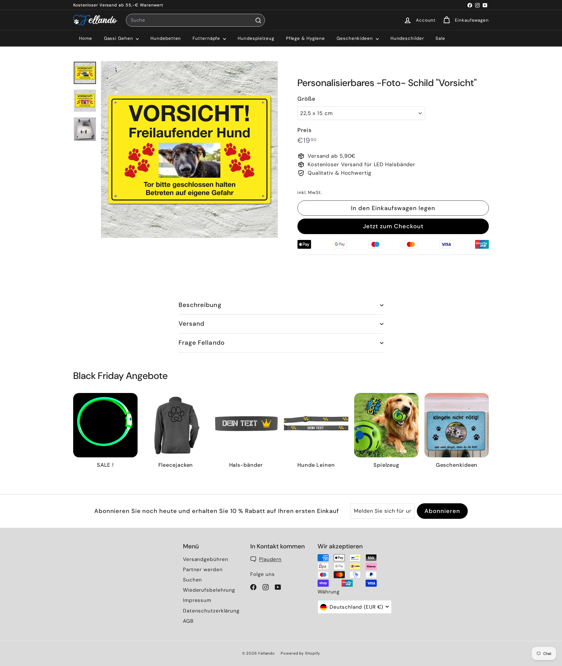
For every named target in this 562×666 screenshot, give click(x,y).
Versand (191, 324)
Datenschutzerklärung (211, 610)
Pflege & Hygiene (305, 38)
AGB (188, 621)
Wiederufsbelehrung (209, 590)
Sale (440, 38)
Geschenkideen (355, 38)
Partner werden (203, 569)
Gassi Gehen (119, 38)
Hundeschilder (407, 38)
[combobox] (195, 20)
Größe (306, 98)
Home (85, 38)
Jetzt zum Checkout (393, 226)
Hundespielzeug (256, 38)
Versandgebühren (205, 559)
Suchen (192, 579)
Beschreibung (200, 305)
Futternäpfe (207, 38)
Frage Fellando (202, 343)
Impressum (197, 600)
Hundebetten (165, 38)
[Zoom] (189, 149)
